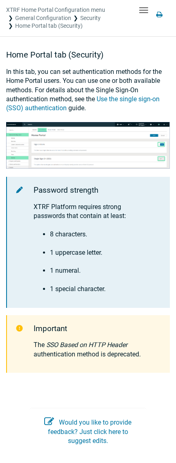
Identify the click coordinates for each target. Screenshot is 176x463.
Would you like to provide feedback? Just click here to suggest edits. (89, 431)
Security (90, 18)
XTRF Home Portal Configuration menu (55, 10)
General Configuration (43, 18)
